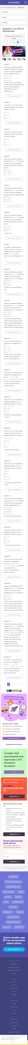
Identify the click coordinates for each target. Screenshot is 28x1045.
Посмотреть (12, 42)
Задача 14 (7, 461)
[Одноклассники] (12, 691)
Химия (6, 902)
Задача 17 (7, 556)
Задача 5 (7, 185)
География (20, 912)
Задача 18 (7, 583)
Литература (13, 907)
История (8, 897)
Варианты (14, 1013)
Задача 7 (7, 244)
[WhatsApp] (17, 691)
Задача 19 (7, 621)
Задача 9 (7, 300)
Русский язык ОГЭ (13, 917)
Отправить (13, 861)
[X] (10, 691)
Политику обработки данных (13, 1038)
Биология (18, 897)
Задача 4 (7, 156)
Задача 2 (7, 102)
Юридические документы (14, 967)
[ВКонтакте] (8, 691)
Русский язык (13, 877)
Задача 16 (7, 527)
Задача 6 (7, 212)
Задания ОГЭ (14, 1007)
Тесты (14, 1010)
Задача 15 (7, 496)
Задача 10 (7, 338)
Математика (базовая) (13, 887)
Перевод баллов (14, 1022)
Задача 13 (7, 428)
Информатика (8, 912)
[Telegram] (15, 691)
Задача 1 (7, 64)
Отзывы (14, 1028)
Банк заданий (14, 1019)
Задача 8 (7, 269)
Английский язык (17, 902)
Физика (21, 892)
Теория (14, 1003)
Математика (14, 985)
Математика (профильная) (13, 882)
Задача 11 (7, 370)
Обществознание (8, 892)
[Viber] (20, 691)
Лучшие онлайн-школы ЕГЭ (14, 1032)
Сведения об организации (14, 970)
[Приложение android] (14, 973)
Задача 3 (7, 129)
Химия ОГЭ (7, 927)
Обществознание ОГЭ (13, 922)
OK (13, 1042)
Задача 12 (7, 397)
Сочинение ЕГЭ (14, 1025)
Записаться (13, 796)
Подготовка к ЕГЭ (14, 1000)
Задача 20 (7, 657)
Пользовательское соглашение (8, 1039)
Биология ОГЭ (19, 927)
